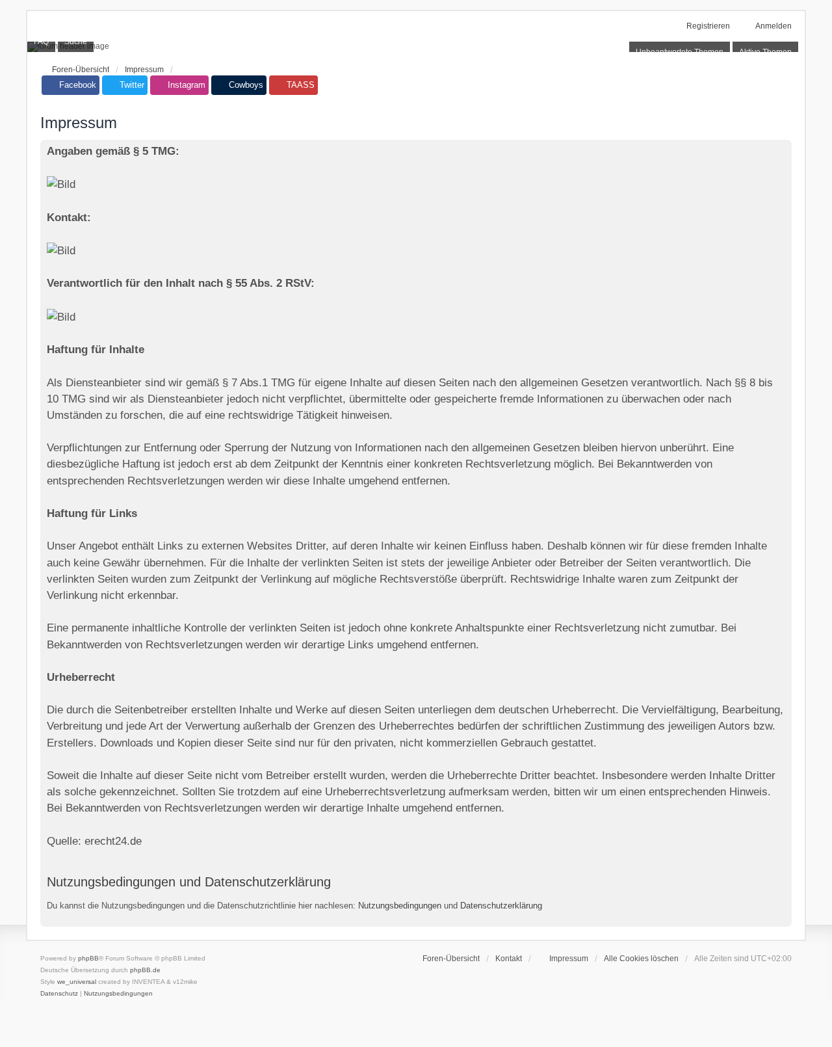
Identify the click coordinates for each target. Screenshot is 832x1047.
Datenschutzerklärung (501, 905)
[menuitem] (563, 958)
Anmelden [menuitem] (773, 26)
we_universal (76, 981)
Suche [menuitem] (75, 41)
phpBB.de (145, 970)
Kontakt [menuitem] (508, 958)
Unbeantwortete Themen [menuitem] (679, 52)
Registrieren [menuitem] (708, 26)
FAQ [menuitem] (41, 41)
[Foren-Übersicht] (416, 47)
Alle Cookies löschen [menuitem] (641, 958)
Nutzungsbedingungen (399, 905)
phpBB (88, 958)
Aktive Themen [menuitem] (765, 52)
